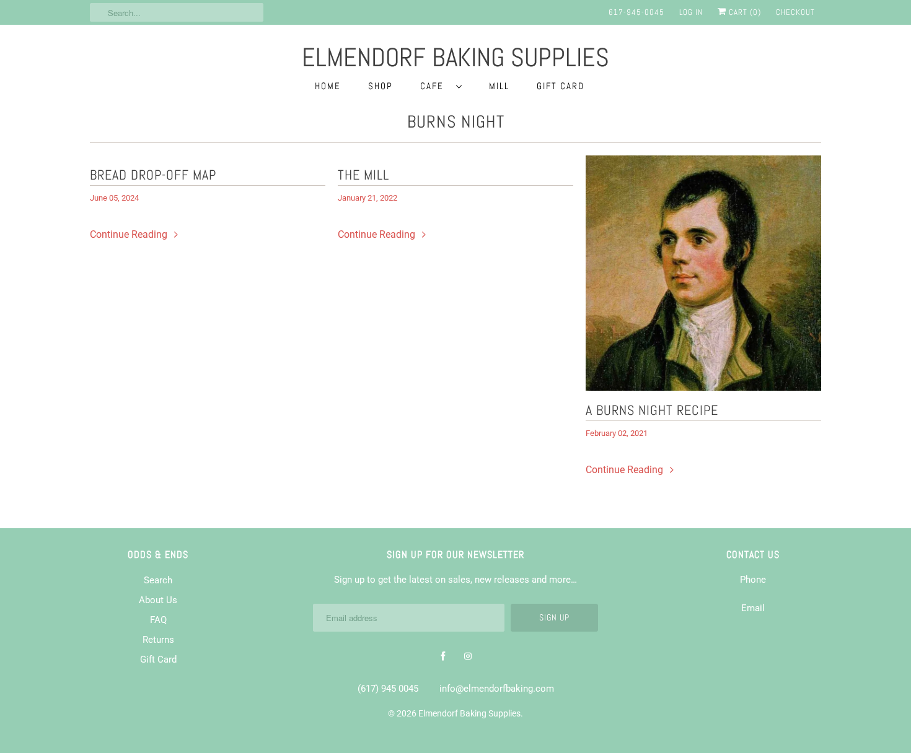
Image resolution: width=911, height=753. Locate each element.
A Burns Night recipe (652, 410)
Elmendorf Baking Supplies (469, 713)
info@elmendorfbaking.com (496, 688)
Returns (158, 639)
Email (753, 608)
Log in (691, 12)
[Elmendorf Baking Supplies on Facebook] (443, 656)
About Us (158, 600)
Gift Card (560, 86)
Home (328, 86)
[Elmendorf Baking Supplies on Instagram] (468, 656)
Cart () (743, 12)
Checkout (795, 12)
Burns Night (455, 122)
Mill (499, 86)
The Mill (363, 174)
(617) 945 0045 (388, 688)
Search (158, 580)
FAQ (158, 619)
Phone (753, 579)
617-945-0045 (636, 12)
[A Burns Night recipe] (703, 273)
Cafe (435, 86)
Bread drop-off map (153, 174)
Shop (380, 86)
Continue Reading (130, 234)
